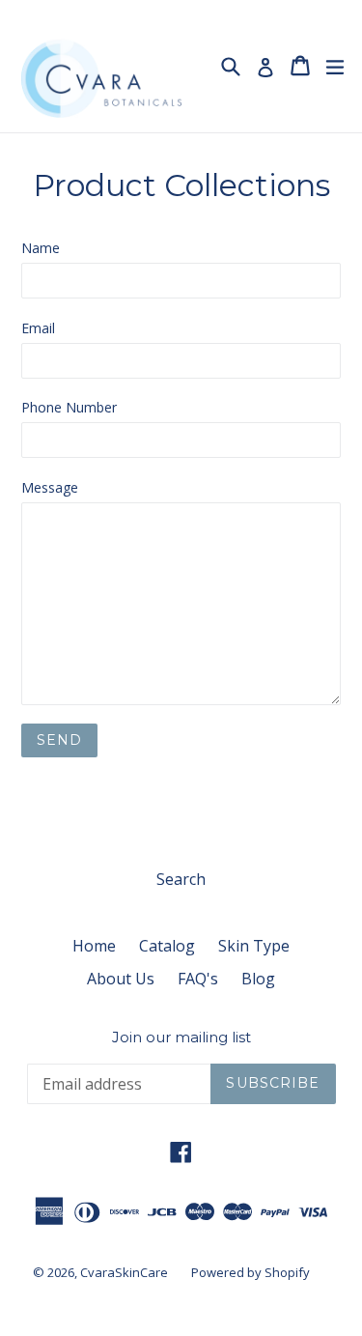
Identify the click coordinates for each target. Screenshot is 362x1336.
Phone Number (69, 407)
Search (181, 879)
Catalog (167, 945)
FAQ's (198, 978)
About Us (120, 978)
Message (49, 487)
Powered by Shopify (250, 1272)
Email (38, 328)
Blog (258, 978)
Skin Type (254, 945)
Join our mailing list (181, 1037)
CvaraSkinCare (124, 1272)
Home (94, 945)
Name (40, 248)
